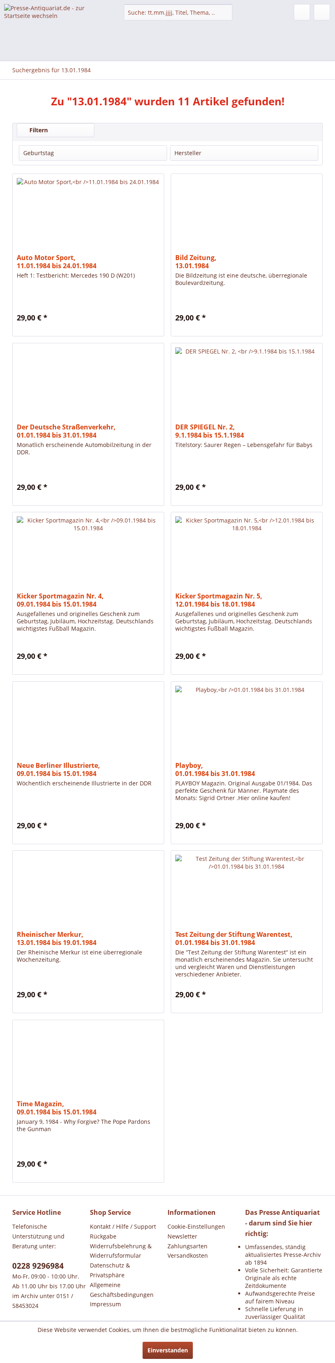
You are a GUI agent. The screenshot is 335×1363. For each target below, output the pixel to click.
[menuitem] (178, 12)
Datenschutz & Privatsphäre (110, 1270)
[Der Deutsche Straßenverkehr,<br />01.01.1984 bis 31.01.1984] (88, 384)
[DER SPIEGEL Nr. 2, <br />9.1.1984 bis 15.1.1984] (246, 384)
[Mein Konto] (302, 12)
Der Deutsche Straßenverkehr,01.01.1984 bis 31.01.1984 (66, 431)
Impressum (105, 1304)
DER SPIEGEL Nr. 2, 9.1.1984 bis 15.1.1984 (209, 431)
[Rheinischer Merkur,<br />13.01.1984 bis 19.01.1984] (88, 891)
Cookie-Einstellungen (196, 1226)
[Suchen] (224, 12)
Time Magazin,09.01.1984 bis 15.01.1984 (56, 1108)
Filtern (38, 130)
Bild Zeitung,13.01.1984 (196, 261)
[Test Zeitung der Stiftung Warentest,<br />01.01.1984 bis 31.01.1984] (246, 891)
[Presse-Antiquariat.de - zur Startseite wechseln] (50, 18)
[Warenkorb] (322, 12)
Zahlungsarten (188, 1246)
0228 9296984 (38, 1266)
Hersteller (187, 153)
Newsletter (182, 1236)
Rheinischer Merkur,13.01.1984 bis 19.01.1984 (56, 938)
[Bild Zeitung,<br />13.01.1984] (246, 214)
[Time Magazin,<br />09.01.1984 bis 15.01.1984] (88, 1061)
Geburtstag (38, 153)
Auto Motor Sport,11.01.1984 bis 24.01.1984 (56, 261)
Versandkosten (188, 1255)
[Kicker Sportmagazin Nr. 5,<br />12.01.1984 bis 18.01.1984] (246, 553)
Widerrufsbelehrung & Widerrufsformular (121, 1251)
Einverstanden (167, 1350)
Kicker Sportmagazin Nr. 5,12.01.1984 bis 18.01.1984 (218, 600)
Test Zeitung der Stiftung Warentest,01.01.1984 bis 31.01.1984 (234, 938)
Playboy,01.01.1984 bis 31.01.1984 (215, 769)
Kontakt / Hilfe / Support (123, 1226)
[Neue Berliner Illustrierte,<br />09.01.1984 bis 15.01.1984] (88, 722)
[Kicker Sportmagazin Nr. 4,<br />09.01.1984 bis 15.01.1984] (88, 553)
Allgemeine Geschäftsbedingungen (122, 1290)
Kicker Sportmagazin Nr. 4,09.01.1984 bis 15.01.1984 (60, 600)
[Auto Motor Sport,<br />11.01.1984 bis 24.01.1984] (88, 214)
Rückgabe (103, 1236)
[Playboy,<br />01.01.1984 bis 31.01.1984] (246, 722)
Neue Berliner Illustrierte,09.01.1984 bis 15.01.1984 (58, 769)
